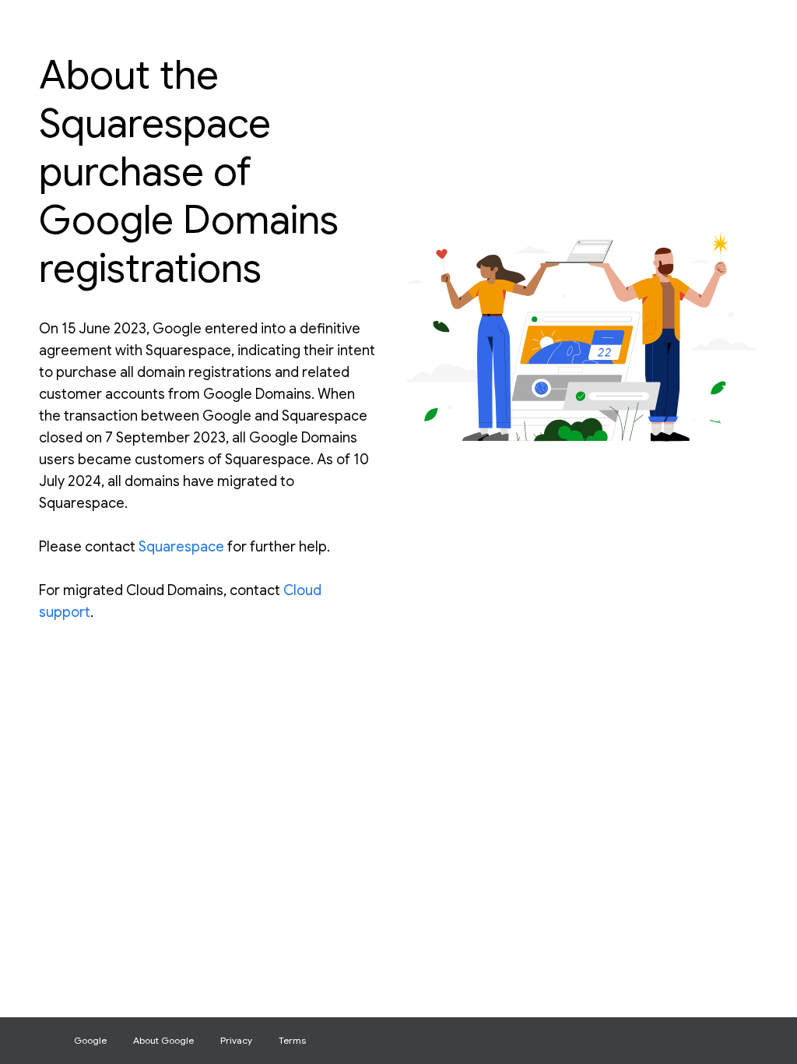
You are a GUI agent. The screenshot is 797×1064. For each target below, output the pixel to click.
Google (90, 1040)
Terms (292, 1040)
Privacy (236, 1040)
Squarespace (181, 546)
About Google (163, 1040)
